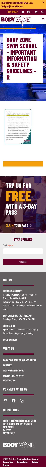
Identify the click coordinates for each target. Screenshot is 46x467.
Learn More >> (17, 6)
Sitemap (6, 465)
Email (8, 245)
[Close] (43, 3)
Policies (35, 462)
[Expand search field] (42, 12)
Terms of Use (8, 462)
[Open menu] (43, 19)
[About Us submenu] (31, 12)
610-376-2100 (9, 380)
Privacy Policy (22, 462)
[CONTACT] (36, 12)
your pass (17, 225)
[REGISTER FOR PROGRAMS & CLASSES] (22, 12)
